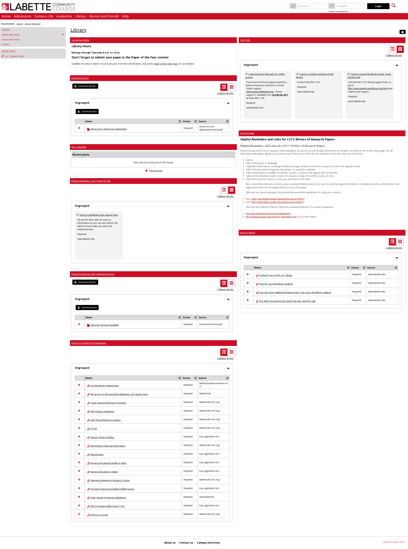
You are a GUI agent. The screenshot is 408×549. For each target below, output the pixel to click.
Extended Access (80, 78)
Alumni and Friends (104, 16)
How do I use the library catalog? (276, 283)
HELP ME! (245, 40)
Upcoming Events (80, 40)
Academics (64, 16)
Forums (6, 44)
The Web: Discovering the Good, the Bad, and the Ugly (287, 301)
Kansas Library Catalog (102, 437)
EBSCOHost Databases (102, 411)
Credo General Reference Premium (108, 402)
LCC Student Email (14, 56)
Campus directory (208, 542)
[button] (85, 86)
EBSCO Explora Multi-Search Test (107, 506)
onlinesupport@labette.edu (260, 91)
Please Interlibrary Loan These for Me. (91, 180)
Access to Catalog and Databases (88, 343)
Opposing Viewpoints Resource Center (110, 480)
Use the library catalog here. (104, 385)
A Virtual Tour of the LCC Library (275, 275)
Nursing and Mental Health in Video (108, 463)
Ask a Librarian (78, 146)
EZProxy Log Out (99, 514)
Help (125, 16)
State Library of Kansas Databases (108, 497)
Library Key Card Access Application (108, 128)
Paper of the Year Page (166, 63)
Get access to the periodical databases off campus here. (119, 394)
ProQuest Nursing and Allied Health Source (112, 488)
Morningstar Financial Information (107, 445)
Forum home (156, 170)
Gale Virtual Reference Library (105, 420)
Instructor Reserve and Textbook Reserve (92, 274)
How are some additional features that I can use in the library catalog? (295, 292)
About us (169, 542)
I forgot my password (338, 11)
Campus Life (43, 16)
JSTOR (93, 428)
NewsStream (97, 454)
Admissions (22, 16)
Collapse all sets (225, 93)
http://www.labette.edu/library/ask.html (368, 88)
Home (6, 16)
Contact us (186, 542)
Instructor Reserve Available (104, 324)
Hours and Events (11, 39)
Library (80, 16)
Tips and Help (247, 133)
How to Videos (247, 232)
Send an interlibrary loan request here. (98, 214)
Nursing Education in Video (104, 471)
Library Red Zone (32, 23)
